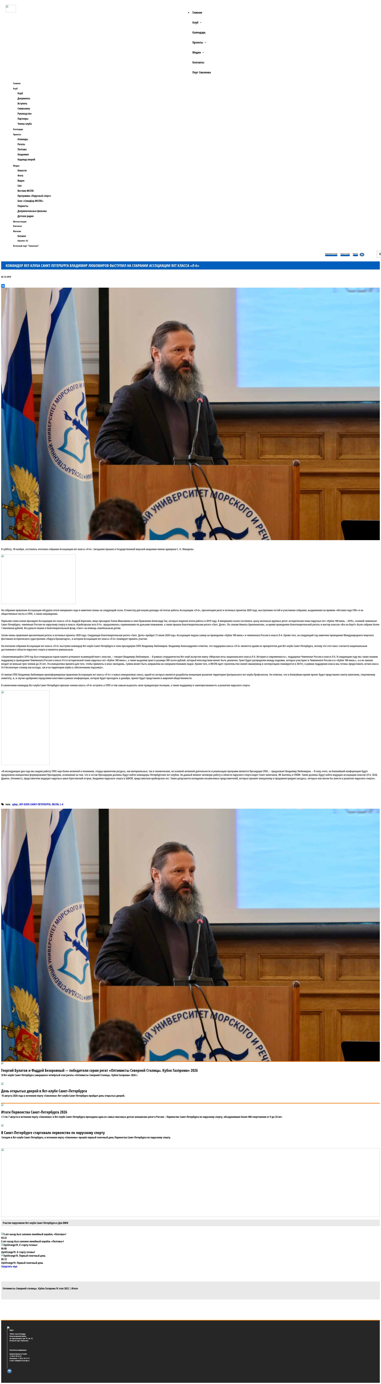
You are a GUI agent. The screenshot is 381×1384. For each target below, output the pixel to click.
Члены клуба (25, 123)
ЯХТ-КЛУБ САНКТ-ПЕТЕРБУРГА (35, 804)
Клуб (195, 22)
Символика (24, 108)
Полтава (22, 149)
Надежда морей (26, 159)
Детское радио (26, 216)
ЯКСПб (55, 804)
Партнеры (23, 118)
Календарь (199, 32)
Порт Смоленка (201, 72)
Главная (197, 12)
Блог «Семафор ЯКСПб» (30, 201)
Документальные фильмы (32, 211)
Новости (22, 170)
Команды (23, 139)
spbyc (15, 804)
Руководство (25, 113)
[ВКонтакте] (3, 286)
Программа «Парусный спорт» (34, 196)
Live (20, 185)
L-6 (61, 804)
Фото (20, 175)
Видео (21, 180)
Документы (24, 98)
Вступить (22, 103)
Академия (23, 154)
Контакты (198, 62)
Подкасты (23, 206)
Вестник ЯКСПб (26, 190)
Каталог (22, 236)
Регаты (21, 144)
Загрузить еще (9, 1266)
